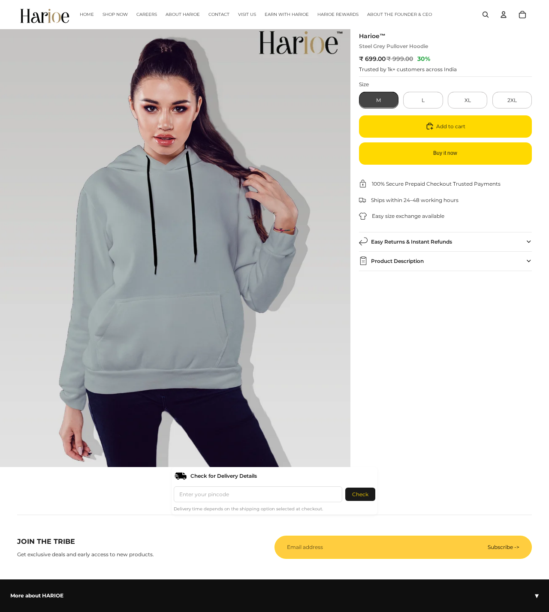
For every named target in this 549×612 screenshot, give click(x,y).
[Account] (503, 14)
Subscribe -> (503, 547)
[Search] (485, 14)
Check (360, 494)
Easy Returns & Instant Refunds (411, 241)
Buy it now (445, 153)
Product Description (397, 260)
